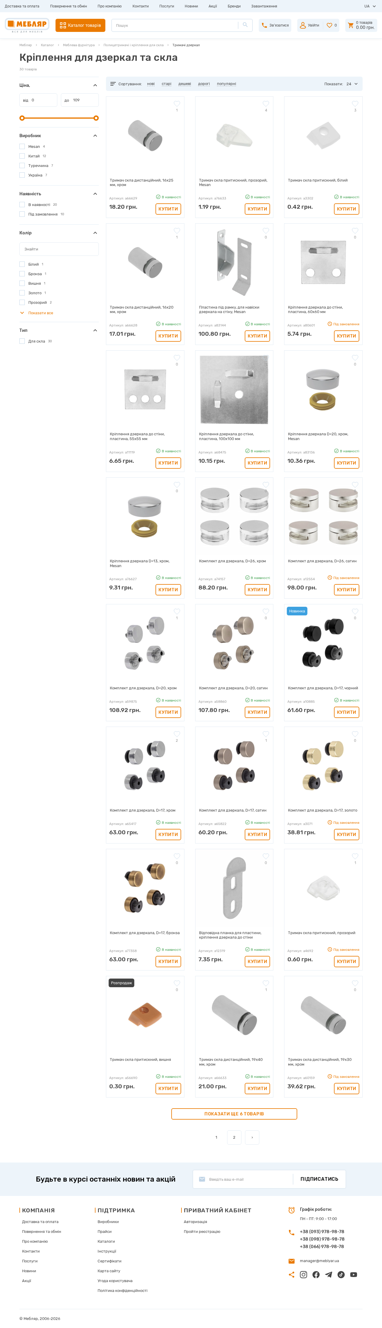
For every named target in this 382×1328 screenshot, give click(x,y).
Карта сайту (109, 1271)
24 (348, 84)
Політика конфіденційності (122, 1290)
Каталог (47, 45)
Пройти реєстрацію (202, 1231)
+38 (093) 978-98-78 (322, 1231)
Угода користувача (115, 1281)
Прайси (105, 1231)
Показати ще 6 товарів (234, 1114)
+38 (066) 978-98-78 (322, 1246)
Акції (213, 6)
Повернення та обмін (68, 6)
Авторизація (195, 1221)
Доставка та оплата (22, 6)
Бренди (234, 6)
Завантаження (264, 6)
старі (166, 83)
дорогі (204, 83)
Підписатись (319, 1179)
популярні (226, 83)
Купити (168, 209)
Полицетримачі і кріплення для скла (134, 45)
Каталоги (106, 1241)
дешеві (184, 83)
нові (151, 83)
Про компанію (110, 6)
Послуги (166, 6)
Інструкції (107, 1251)
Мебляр (25, 45)
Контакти (141, 6)
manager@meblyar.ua (319, 1261)
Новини (191, 6)
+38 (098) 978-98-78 (322, 1239)
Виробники (108, 1221)
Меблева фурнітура (79, 45)
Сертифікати (109, 1261)
